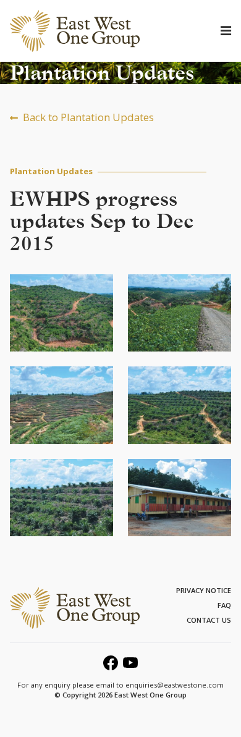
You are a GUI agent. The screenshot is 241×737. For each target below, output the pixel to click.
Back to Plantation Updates (88, 117)
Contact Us (209, 620)
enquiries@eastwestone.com (174, 684)
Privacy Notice (203, 590)
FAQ (224, 605)
